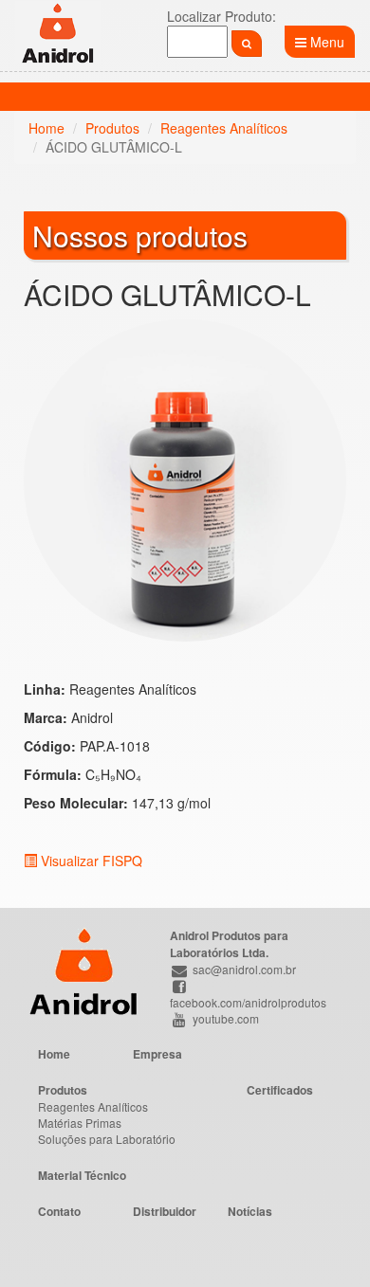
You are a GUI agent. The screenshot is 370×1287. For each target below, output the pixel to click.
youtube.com (224, 1018)
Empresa (157, 1053)
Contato (59, 1211)
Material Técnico (82, 1175)
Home (46, 127)
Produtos (112, 127)
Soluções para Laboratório (107, 1139)
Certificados (280, 1089)
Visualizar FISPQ (89, 860)
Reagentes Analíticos (223, 127)
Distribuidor (164, 1211)
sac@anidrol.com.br (243, 969)
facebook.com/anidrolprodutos (248, 1001)
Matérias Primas (79, 1123)
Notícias (250, 1211)
